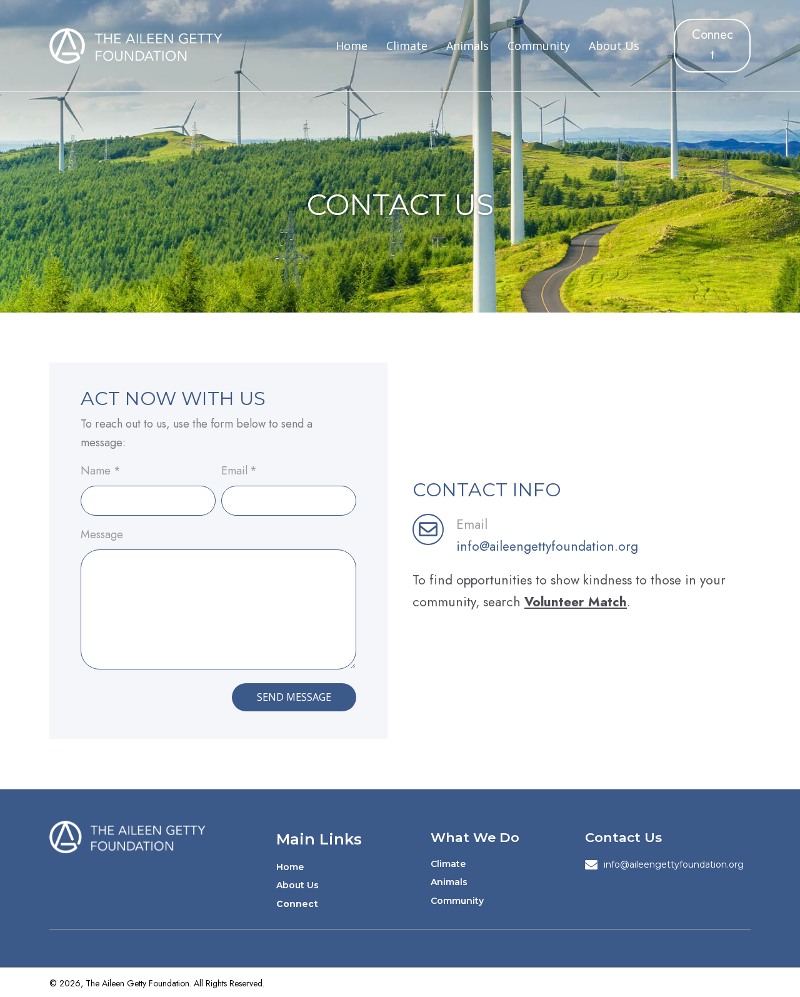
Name (101, 471)
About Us (297, 885)
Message (102, 534)
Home (290, 867)
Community (457, 900)
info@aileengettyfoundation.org (547, 546)
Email (239, 471)
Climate (448, 863)
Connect (297, 903)
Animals (449, 882)
